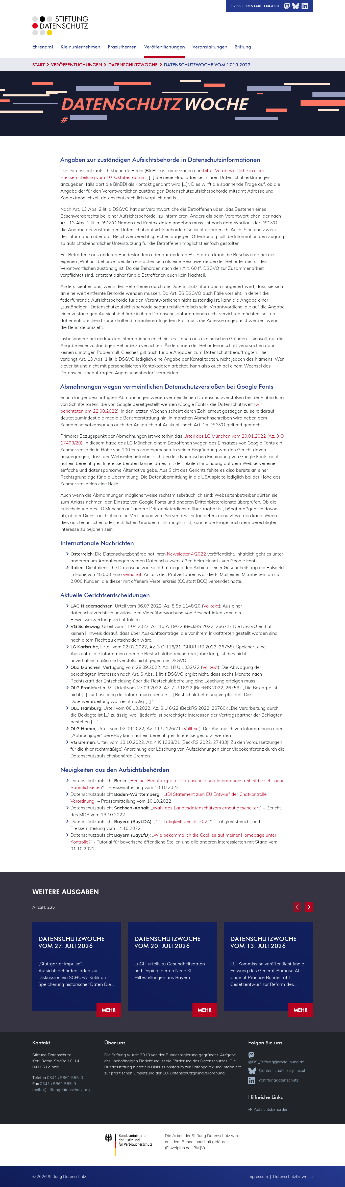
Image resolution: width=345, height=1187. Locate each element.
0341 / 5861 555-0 (65, 1077)
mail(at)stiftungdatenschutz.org (61, 1089)
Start (38, 65)
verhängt (132, 574)
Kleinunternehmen (80, 47)
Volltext (211, 606)
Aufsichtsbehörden (271, 1109)
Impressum (258, 1176)
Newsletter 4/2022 (186, 554)
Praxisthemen (122, 47)
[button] (57, 45)
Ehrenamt (42, 47)
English (271, 6)
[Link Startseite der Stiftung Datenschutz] (60, 29)
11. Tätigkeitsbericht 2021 (183, 821)
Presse (237, 6)
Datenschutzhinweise (293, 1176)
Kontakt (253, 6)
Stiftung (243, 47)
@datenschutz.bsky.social (281, 1070)
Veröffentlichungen (164, 47)
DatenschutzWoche (133, 65)
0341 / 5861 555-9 (58, 1083)
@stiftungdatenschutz (278, 1080)
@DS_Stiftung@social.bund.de (276, 1061)
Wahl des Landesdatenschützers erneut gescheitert (206, 808)
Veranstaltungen (209, 47)
